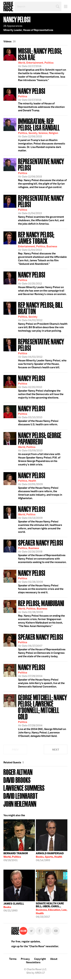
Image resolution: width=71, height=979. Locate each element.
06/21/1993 (13, 907)
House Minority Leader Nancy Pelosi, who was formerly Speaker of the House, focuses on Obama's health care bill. (42, 353)
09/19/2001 (15, 857)
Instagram (48, 931)
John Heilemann (19, 803)
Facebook (39, 931)
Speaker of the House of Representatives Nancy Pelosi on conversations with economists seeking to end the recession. (42, 551)
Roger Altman (18, 772)
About (53, 959)
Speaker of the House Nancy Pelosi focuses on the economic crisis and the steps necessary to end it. (40, 581)
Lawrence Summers (24, 787)
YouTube (56, 931)
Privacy (25, 959)
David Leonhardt (20, 795)
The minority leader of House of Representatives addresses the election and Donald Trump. (41, 99)
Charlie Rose (8, 6)
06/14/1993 (50, 857)
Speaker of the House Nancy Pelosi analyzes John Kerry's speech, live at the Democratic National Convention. (41, 675)
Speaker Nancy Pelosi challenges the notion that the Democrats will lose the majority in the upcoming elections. (40, 386)
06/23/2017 (51, 910)
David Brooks (17, 779)
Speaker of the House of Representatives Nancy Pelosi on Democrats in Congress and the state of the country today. (41, 645)
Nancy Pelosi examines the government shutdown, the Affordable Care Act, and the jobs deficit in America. (41, 210)
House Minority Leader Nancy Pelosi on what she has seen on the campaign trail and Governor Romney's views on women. (42, 283)
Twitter (31, 931)
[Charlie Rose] (15, 931)
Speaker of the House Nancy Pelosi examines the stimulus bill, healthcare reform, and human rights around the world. (40, 519)
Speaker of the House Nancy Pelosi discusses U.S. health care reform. (38, 415)
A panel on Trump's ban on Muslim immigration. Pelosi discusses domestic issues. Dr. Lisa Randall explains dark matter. (41, 134)
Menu (64, 6)
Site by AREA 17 (35, 973)
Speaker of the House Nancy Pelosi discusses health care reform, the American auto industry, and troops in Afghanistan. (40, 485)
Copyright (40, 959)
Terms (13, 959)
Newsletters (33, 962)
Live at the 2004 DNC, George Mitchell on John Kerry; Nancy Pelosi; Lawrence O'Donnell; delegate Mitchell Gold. (42, 715)
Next (55, 749)
